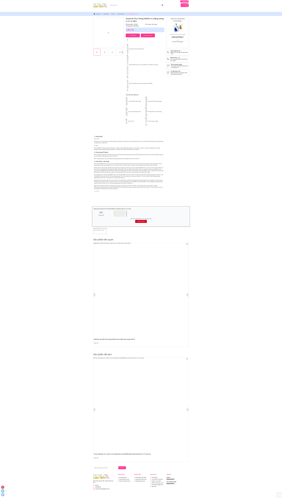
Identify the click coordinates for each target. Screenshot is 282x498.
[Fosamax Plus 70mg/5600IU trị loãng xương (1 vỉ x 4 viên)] (108, 33)
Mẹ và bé (162, 10)
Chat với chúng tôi (178, 45)
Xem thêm (129, 197)
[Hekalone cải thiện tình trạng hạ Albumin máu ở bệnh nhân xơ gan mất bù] (141, 290)
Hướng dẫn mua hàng (140, 477)
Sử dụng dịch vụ (123, 477)
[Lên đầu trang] (279, 489)
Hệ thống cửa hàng (174, 10)
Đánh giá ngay (141, 221)
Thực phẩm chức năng (107, 10)
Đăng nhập (171, 1)
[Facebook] (187, 467)
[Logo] (100, 5)
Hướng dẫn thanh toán (140, 479)
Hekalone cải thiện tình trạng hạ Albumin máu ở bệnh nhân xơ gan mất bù (114, 339)
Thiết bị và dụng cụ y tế (136, 10)
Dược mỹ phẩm (122, 10)
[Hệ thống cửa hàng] (175, 5)
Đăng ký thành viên (140, 481)
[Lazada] (171, 486)
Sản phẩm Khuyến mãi (157, 484)
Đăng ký (165, 1)
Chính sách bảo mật (124, 479)
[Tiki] (174, 486)
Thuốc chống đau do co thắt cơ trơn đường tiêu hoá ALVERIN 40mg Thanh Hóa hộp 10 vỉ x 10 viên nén (122, 454)
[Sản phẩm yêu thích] (178, 5)
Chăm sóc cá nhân (151, 10)
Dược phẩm (154, 477)
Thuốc (96, 10)
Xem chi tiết (184, 344)
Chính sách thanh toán (124, 481)
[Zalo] (184, 467)
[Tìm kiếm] (162, 5)
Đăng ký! (122, 467)
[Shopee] (167, 486)
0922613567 (185, 1)
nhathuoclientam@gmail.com (102, 489)
